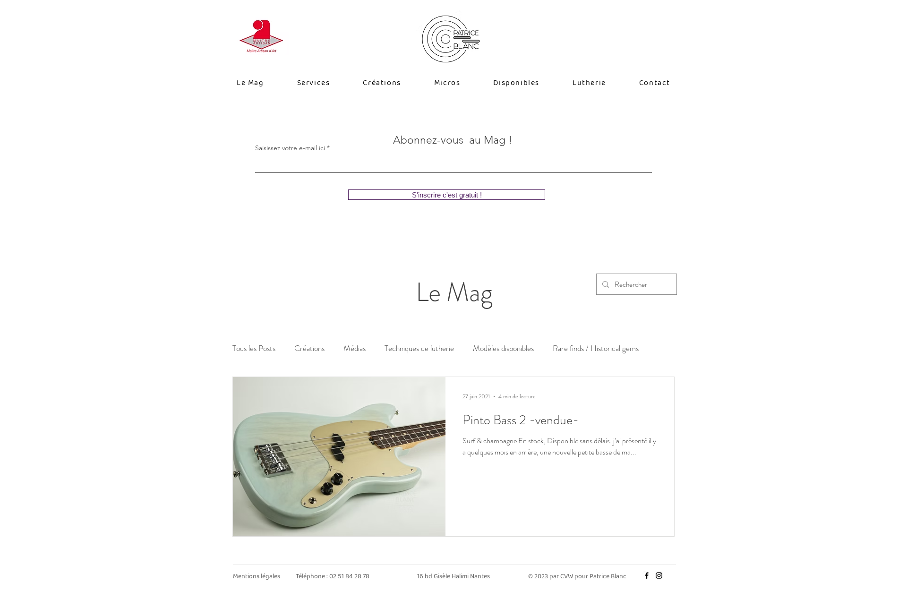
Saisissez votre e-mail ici (290, 148)
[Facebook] (646, 575)
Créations (309, 348)
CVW (567, 576)
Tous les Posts (253, 348)
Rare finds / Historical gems (596, 348)
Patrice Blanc (608, 576)
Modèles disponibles (503, 348)
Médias (354, 348)
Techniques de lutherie (419, 348)
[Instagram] (659, 575)
